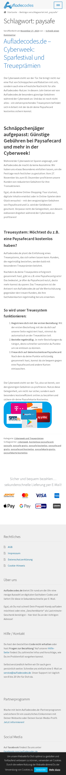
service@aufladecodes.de (17, 672)
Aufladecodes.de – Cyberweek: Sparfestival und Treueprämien (27, 53)
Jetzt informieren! (14, 722)
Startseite (12, 12)
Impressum (14, 553)
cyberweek (23, 441)
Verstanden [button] (41, 769)
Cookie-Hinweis (16, 565)
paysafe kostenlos (38, 445)
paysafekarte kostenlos (16, 452)
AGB (10, 547)
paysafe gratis (20, 445)
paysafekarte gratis (45, 449)
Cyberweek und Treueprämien (29, 438)
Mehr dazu (54, 769)
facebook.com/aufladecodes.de (21, 751)
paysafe (8, 445)
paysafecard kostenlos (22, 449)
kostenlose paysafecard (41, 441)
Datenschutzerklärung (20, 559)
